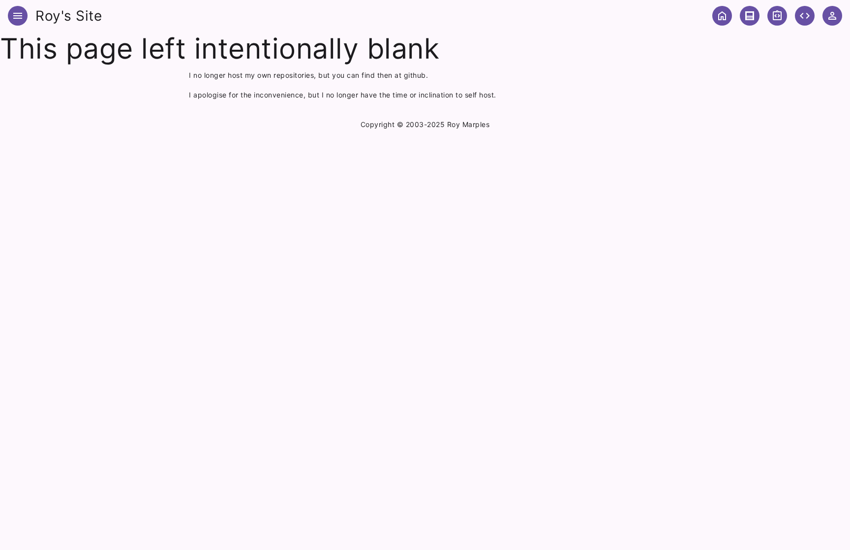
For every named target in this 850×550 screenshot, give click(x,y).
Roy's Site (68, 15)
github (415, 75)
